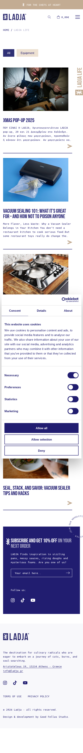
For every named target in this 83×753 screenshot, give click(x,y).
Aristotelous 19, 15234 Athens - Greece (32, 666)
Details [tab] (41, 310)
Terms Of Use (12, 696)
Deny (41, 450)
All (8, 53)
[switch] (73, 387)
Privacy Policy (38, 696)
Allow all (41, 428)
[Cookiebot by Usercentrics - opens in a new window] (62, 299)
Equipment (27, 53)
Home (6, 29)
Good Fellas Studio (54, 716)
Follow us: (18, 590)
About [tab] (68, 310)
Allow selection (41, 439)
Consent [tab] (15, 310)
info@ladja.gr (13, 670)
